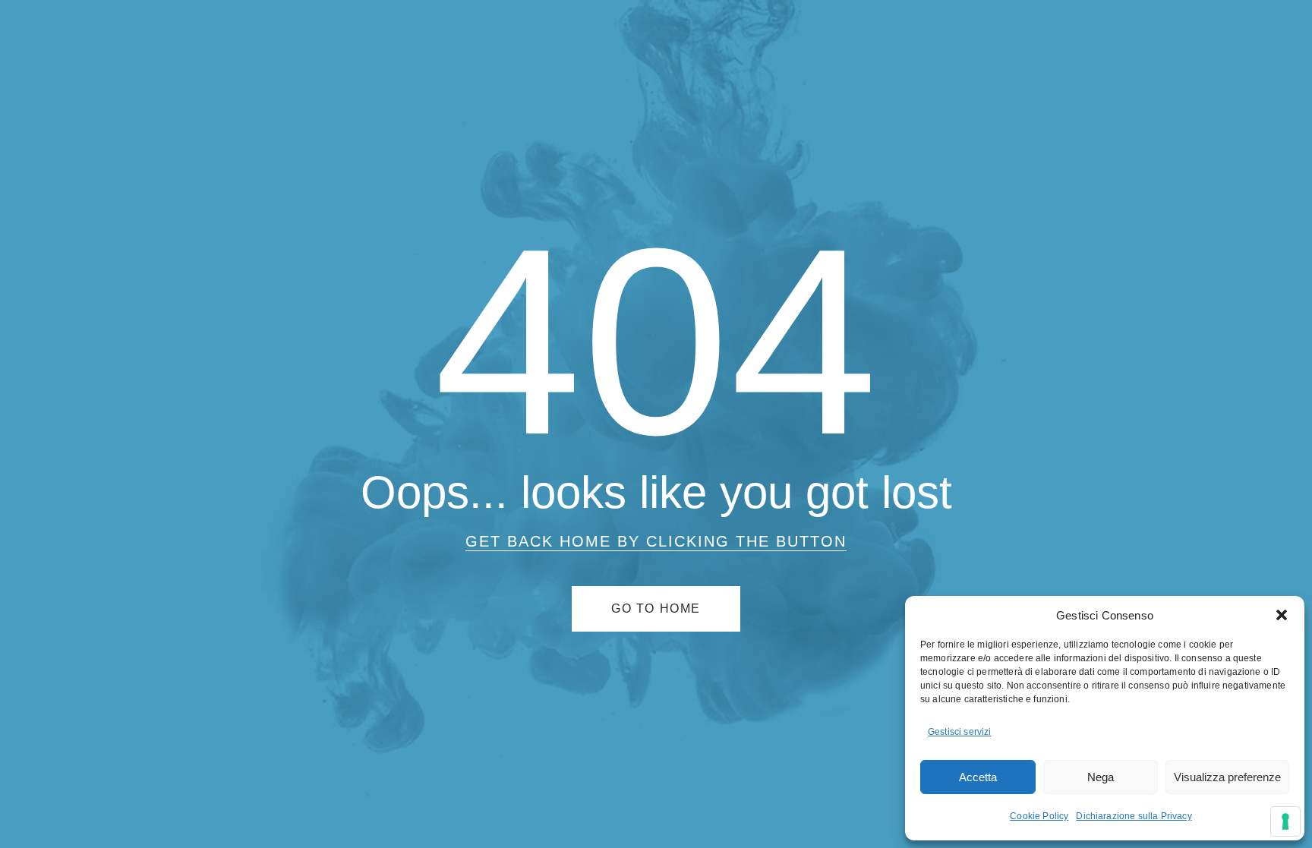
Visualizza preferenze (1227, 777)
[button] (1281, 615)
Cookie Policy (1039, 816)
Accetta (978, 777)
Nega (1100, 777)
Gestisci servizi (960, 732)
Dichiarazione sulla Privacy (1133, 816)
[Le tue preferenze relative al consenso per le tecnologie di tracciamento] (1285, 821)
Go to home (656, 608)
